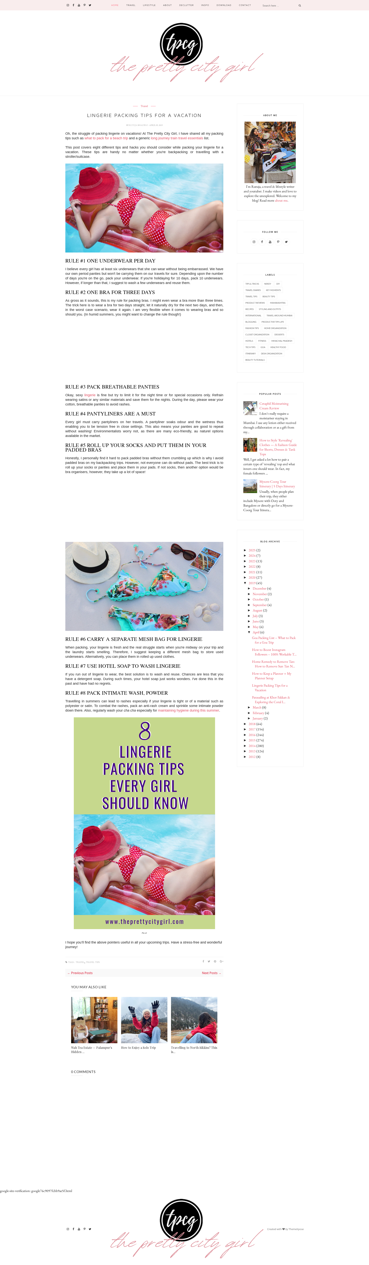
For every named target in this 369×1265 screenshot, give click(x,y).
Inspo (205, 5)
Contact (245, 5)
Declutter (186, 5)
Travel (130, 5)
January (258, 718)
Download (224, 5)
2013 (252, 751)
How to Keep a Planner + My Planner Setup (271, 675)
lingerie (90, 395)
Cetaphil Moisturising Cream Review (273, 405)
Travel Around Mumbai (279, 315)
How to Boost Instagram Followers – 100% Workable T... (274, 651)
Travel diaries (253, 290)
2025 (252, 550)
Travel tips (93, 962)
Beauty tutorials (255, 360)
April (256, 632)
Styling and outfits (270, 309)
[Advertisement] (144, 348)
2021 (252, 572)
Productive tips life (273, 322)
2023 (252, 561)
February (258, 713)
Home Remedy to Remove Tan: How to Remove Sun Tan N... (273, 663)
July (255, 616)
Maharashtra (277, 303)
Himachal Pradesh (281, 341)
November (260, 594)
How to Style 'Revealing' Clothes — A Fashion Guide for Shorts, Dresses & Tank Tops (278, 447)
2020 (252, 577)
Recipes (249, 309)
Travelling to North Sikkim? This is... (194, 1050)
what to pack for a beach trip (106, 138)
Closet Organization (257, 334)
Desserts (279, 334)
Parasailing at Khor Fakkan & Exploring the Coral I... (271, 699)
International (253, 315)
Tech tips (250, 347)
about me (281, 200)
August (257, 610)
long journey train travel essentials (177, 138)
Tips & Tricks (252, 283)
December (259, 588)
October (258, 599)
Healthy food (278, 347)
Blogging (250, 322)
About (167, 5)
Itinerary (250, 353)
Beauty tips (269, 296)
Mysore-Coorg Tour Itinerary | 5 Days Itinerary (277, 483)
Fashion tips (252, 328)
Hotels (249, 341)
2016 (252, 735)
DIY (278, 283)
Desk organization (271, 353)
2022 (252, 566)
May (256, 627)
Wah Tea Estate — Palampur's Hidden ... (91, 1050)
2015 (252, 740)
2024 (252, 555)
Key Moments (273, 290)
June (256, 621)
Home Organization (275, 328)
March (257, 707)
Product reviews (255, 303)
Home (115, 5)
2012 (252, 756)
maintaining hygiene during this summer (188, 710)
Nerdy (267, 283)
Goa (263, 347)
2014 (252, 745)
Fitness (262, 341)
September (260, 605)
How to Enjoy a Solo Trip (138, 1048)
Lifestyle (149, 5)
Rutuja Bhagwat (138, 125)
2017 (252, 729)
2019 (252, 583)
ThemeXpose (296, 1229)
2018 (252, 724)
